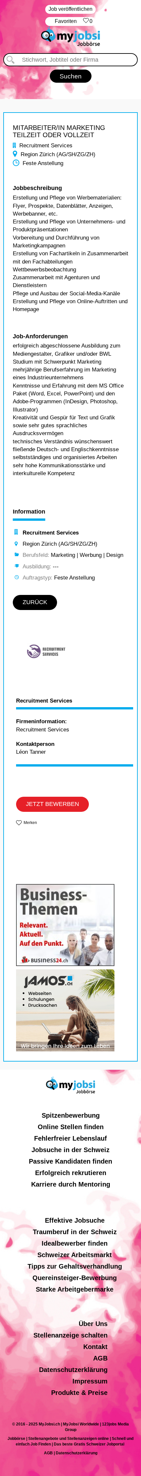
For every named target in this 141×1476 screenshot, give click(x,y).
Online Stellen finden (71, 1126)
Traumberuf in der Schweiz (75, 1231)
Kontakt (95, 1346)
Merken (30, 822)
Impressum (90, 1381)
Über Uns (93, 1323)
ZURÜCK (35, 602)
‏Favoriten (73, 21)
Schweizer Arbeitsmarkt (74, 1254)
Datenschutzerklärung (73, 1369)
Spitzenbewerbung (71, 1115)
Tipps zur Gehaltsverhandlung (75, 1266)
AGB (100, 1358)
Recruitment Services (44, 701)
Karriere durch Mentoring (70, 1184)
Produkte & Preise (79, 1392)
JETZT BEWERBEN (52, 804)
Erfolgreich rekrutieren (70, 1172)
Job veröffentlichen (70, 9)
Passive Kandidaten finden (70, 1161)
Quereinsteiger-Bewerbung (74, 1277)
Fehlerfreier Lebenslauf (70, 1138)
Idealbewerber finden (75, 1243)
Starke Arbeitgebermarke (74, 1289)
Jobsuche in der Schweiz (70, 1149)
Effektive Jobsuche (75, 1220)
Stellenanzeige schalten (70, 1335)
